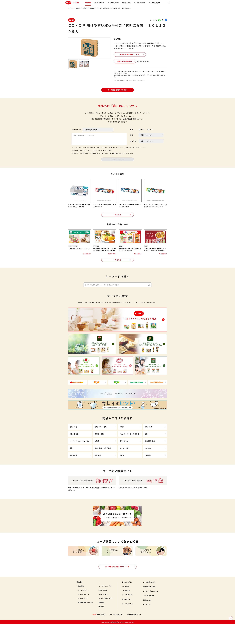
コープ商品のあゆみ (149, 582)
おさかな (148, 448)
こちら (110, 122)
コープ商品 (76, 2)
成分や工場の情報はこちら (129, 54)
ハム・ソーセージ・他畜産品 (129, 434)
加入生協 (133, 141)
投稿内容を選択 (76, 130)
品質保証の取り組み (149, 587)
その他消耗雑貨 (91, 8)
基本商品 (81, 586)
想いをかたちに (99, 3)
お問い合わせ (147, 600)
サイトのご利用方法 (116, 614)
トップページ (71, 8)
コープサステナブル (105, 586)
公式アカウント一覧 (117, 567)
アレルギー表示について (150, 591)
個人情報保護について (134, 614)
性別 (131, 130)
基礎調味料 (73, 455)
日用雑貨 (84, 8)
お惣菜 (97, 441)
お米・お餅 (148, 427)
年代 (131, 135)
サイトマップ (147, 605)
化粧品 (122, 455)
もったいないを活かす (106, 598)
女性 (151, 129)
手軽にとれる (103, 590)
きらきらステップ (83, 594)
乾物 (146, 434)
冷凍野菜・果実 (150, 441)
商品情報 (88, 3)
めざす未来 (126, 591)
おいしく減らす (104, 594)
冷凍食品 (98, 455)
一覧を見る (117, 215)
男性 (142, 129)
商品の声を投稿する (124, 61)
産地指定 (101, 606)
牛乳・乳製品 (74, 434)
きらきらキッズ (83, 598)
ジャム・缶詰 (124, 448)
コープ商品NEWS (113, 3)
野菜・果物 (73, 427)
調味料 (122, 427)
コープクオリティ (83, 590)
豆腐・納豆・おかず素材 (103, 448)
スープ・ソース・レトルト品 (79, 441)
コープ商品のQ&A (154, 3)
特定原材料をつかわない (85, 602)
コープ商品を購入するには (117, 90)
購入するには (126, 3)
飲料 (71, 448)
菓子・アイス (124, 441)
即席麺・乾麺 (99, 434)
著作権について (118, 153)
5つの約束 (126, 587)
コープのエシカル (139, 3)
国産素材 (101, 602)
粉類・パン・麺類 (101, 427)
